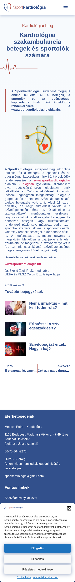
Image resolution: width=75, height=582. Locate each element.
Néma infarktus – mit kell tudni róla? (48, 305)
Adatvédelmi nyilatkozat (45, 577)
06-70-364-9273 (16, 451)
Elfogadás (37, 548)
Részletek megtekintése (37, 569)
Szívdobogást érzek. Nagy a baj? (47, 346)
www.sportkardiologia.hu (52, 180)
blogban (28, 183)
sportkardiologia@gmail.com (24, 476)
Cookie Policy (24, 577)
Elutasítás (37, 558)
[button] (69, 508)
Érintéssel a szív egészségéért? (44, 326)
